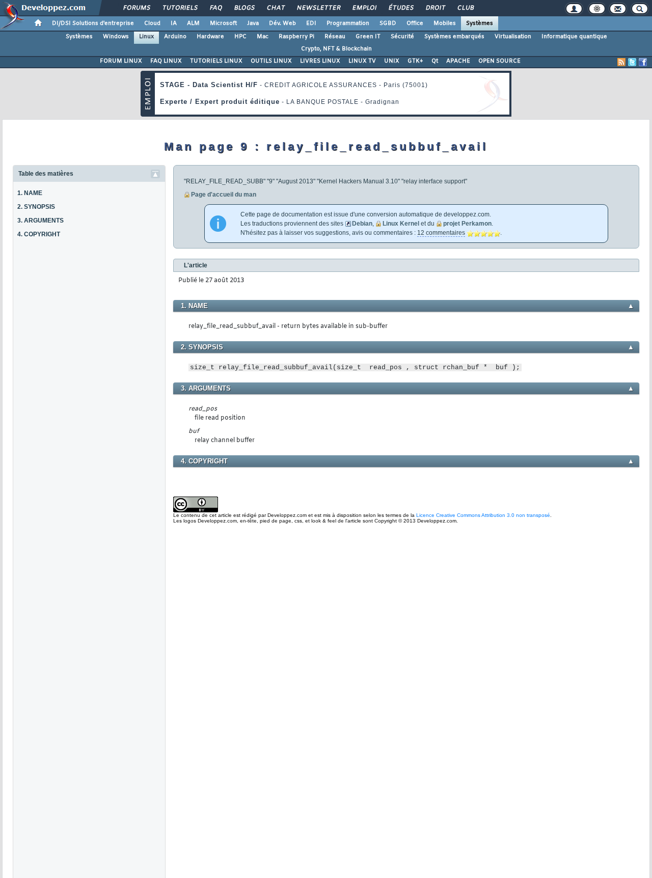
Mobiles (444, 23)
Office (414, 23)
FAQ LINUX (166, 61)
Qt (434, 61)
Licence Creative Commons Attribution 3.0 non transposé (483, 515)
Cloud (152, 23)
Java (253, 23)
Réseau (334, 36)
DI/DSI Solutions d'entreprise (93, 23)
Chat (275, 8)
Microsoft (223, 23)
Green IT (368, 36)
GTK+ (415, 61)
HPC (240, 36)
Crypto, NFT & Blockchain (336, 48)
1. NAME (29, 193)
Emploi (364, 8)
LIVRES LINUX (320, 61)
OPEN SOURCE (499, 61)
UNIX (391, 61)
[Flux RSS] (621, 62)
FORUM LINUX (121, 61)
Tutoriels (179, 8)
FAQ (215, 8)
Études (400, 8)
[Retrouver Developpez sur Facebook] (643, 62)
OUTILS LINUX (271, 61)
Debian (362, 223)
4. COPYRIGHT (38, 234)
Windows (116, 36)
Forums (136, 8)
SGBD (387, 23)
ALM (193, 23)
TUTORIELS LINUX (216, 61)
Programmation (348, 23)
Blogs (244, 8)
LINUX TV (362, 61)
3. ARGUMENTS (40, 220)
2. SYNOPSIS (36, 206)
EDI (311, 23)
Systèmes (479, 23)
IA (174, 23)
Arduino (175, 36)
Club (465, 8)
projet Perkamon (467, 223)
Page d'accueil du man (223, 194)
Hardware (210, 36)
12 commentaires (441, 232)
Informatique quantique (574, 36)
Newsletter (318, 8)
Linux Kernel (401, 223)
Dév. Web (282, 23)
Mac (262, 36)
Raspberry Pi (296, 36)
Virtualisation (513, 36)
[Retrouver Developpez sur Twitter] (632, 62)
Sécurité (402, 36)
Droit (435, 8)
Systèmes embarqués (454, 36)
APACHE (458, 61)
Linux (146, 36)
